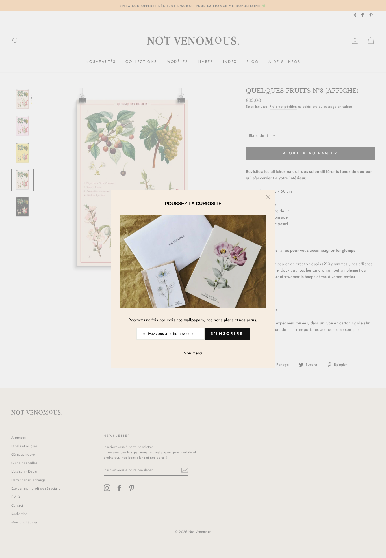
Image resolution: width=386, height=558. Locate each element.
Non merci (192, 353)
